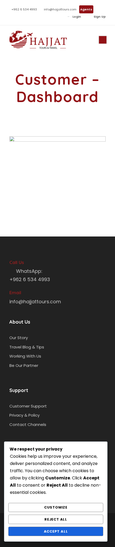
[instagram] (42, 16)
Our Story (18, 337)
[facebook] (10, 16)
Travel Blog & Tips (26, 347)
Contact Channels (27, 424)
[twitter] (26, 16)
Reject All (55, 519)
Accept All (56, 531)
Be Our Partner (23, 365)
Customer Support (28, 406)
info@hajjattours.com (60, 9)
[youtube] (34, 16)
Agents (86, 9)
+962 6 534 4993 (24, 9)
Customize (55, 507)
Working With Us (25, 356)
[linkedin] (18, 16)
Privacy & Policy (24, 415)
